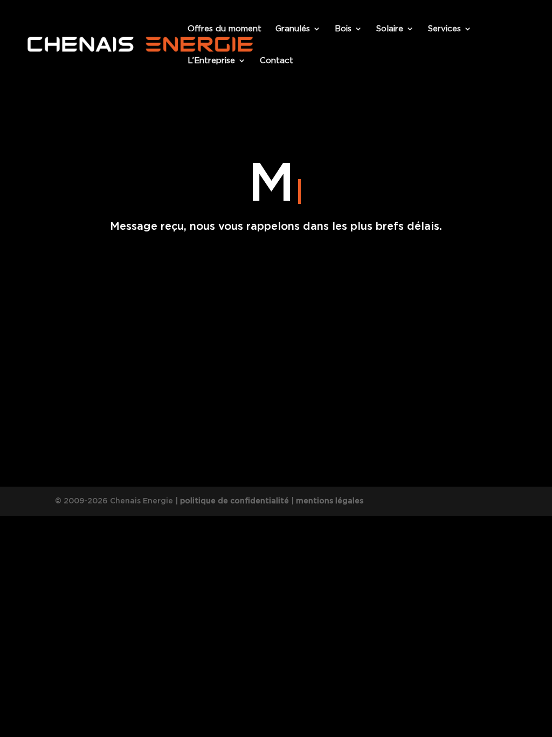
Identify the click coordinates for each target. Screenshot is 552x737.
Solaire (389, 29)
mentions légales (329, 500)
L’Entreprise (211, 61)
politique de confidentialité (234, 500)
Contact (276, 61)
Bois (343, 29)
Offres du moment (224, 29)
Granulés (292, 29)
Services (444, 29)
